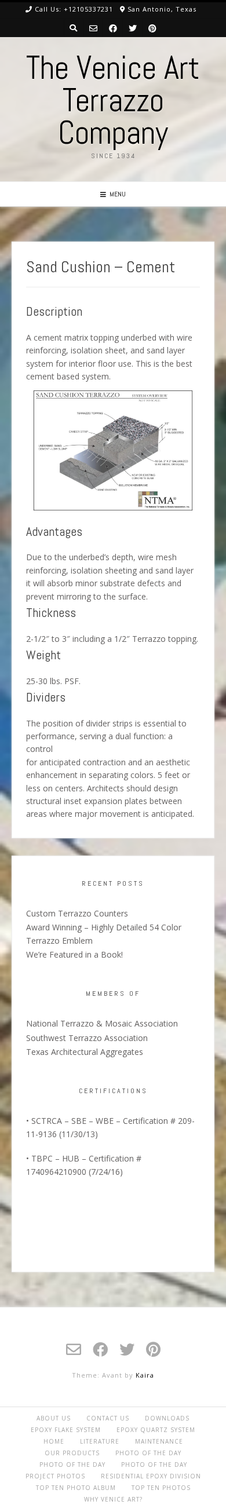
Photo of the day (148, 1453)
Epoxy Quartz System (155, 1430)
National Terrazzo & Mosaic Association (102, 1023)
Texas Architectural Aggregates (84, 1051)
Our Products (72, 1453)
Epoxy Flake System (66, 1430)
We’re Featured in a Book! (74, 954)
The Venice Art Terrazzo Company (113, 100)
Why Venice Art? (113, 1499)
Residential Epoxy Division (151, 1476)
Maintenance (159, 1441)
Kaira (145, 1375)
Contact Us (107, 1418)
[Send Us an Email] (93, 28)
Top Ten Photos (161, 1488)
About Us (54, 1418)
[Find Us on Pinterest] (152, 28)
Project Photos (55, 1476)
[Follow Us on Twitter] (133, 28)
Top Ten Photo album (76, 1488)
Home (53, 1441)
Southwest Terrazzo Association (87, 1037)
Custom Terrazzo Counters (77, 913)
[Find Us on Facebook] (113, 28)
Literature (99, 1441)
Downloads (167, 1418)
